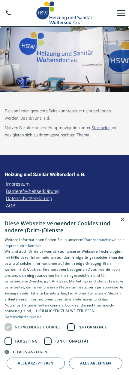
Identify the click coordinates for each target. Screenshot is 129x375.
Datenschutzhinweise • (104, 239)
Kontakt (34, 245)
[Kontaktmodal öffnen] (8, 13)
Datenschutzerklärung (29, 198)
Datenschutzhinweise (23, 316)
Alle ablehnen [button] (95, 363)
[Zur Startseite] (64, 13)
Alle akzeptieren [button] (35, 363)
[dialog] (64, 294)
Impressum (18, 184)
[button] (121, 13)
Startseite (101, 127)
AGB (10, 206)
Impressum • (16, 245)
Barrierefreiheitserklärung (32, 191)
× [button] (122, 220)
